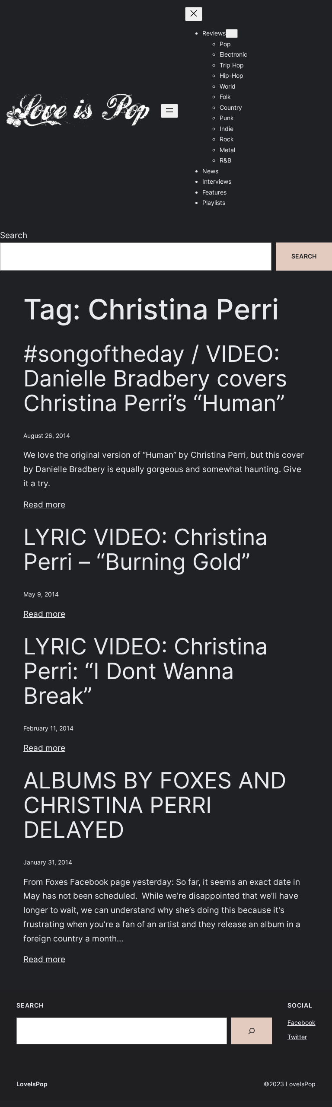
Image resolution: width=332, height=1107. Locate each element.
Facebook (301, 1022)
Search (13, 235)
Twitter (297, 1036)
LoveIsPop (32, 1084)
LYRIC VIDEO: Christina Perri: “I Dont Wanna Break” (145, 671)
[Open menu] (169, 111)
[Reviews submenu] (232, 33)
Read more (44, 504)
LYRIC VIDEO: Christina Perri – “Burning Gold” (145, 549)
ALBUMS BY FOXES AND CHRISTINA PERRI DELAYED (154, 805)
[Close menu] (193, 14)
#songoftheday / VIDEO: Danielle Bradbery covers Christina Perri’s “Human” (155, 379)
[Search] (251, 1031)
